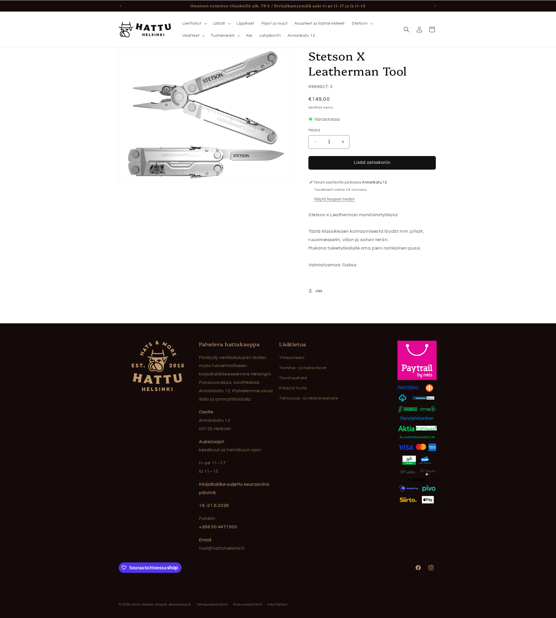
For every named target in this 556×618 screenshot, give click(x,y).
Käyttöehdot (278, 604)
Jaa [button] (318, 291)
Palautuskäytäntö (247, 604)
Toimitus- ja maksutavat (303, 368)
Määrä (314, 130)
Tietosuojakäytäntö (212, 604)
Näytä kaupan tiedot (334, 199)
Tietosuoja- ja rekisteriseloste (308, 398)
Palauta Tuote (293, 388)
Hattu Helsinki (143, 604)
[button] (194, 23)
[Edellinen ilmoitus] (120, 5)
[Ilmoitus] (435, 5)
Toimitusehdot (293, 378)
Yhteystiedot (292, 358)
